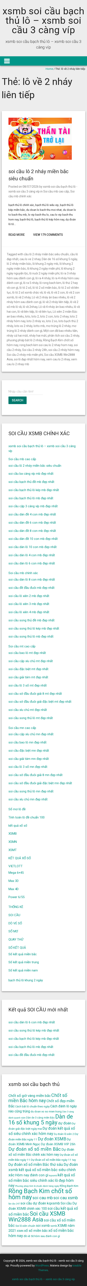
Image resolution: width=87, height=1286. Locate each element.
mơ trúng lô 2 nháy (58, 326)
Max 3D (13, 881)
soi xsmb (43, 1226)
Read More (16, 234)
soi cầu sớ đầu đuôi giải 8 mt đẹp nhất (35, 694)
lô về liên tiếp (26, 311)
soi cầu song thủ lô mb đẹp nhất (30, 636)
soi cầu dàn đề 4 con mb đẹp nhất (32, 514)
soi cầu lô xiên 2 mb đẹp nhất (28, 596)
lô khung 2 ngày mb (45, 263)
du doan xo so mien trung (46, 1111)
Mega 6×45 (16, 873)
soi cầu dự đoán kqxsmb (40, 1203)
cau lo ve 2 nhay (30, 259)
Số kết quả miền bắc (22, 954)
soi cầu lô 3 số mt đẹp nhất (27, 685)
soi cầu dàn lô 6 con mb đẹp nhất (31, 563)
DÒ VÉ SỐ (15, 923)
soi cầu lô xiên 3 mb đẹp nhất (28, 604)
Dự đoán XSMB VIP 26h (58, 1144)
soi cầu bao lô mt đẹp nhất (27, 653)
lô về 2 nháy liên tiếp (56, 302)
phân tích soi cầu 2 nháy (63, 335)
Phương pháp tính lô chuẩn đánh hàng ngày (37, 1186)
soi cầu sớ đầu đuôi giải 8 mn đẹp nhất (35, 775)
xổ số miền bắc (36, 1230)
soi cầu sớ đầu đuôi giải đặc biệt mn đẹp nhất (40, 783)
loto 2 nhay (61, 316)
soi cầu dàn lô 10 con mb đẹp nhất (32, 547)
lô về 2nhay (30, 306)
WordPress (42, 1265)
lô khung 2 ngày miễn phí (43, 268)
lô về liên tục (43, 311)
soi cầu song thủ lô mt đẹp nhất (30, 718)
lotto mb (39, 326)
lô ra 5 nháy (30, 283)
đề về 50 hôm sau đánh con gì (42, 1236)
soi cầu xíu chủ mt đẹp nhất (27, 710)
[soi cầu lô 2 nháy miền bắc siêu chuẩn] (40, 158)
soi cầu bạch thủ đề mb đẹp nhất (31, 482)
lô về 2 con (58, 292)
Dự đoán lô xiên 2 (64, 1134)
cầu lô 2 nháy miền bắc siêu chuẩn (46, 254)
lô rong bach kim (50, 283)
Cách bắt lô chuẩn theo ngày (32, 1106)
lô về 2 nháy (23, 297)
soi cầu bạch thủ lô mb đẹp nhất (30, 498)
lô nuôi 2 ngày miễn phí (44, 273)
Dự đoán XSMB (52, 1138)
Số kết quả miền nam (23, 970)
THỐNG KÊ (15, 907)
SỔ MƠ (13, 931)
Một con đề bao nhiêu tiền (60, 330)
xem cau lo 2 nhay (58, 359)
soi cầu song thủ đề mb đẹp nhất (31, 620)
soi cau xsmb (65, 1197)
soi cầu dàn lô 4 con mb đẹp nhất (31, 555)
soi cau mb (43, 1197)
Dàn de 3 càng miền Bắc (40, 1117)
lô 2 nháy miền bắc (19, 263)
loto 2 (35, 316)
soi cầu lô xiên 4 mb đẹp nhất (28, 612)
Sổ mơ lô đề (17, 809)
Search (17, 400)
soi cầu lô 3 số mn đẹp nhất (27, 767)
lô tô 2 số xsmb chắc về (27, 292)
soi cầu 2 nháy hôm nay (63, 350)
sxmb (53, 1225)
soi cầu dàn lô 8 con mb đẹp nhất (31, 579)
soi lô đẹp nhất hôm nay (29, 359)
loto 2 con (46, 316)
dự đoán (64, 1123)
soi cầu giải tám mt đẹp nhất (28, 677)
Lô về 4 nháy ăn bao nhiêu (56, 306)
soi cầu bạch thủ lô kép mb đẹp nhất (33, 490)
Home (49, 68)
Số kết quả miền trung (23, 962)
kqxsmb (53, 1175)
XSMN (12, 842)
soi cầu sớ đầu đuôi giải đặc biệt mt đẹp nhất (39, 702)
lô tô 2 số (25, 287)
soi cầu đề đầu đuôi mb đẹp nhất (31, 588)
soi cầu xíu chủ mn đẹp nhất (28, 799)
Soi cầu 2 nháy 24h (34, 350)
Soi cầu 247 (14, 1203)
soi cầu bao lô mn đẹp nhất (27, 742)
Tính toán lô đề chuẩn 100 (26, 817)
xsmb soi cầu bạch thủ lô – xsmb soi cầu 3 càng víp (43, 20)
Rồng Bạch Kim (69, 1185)
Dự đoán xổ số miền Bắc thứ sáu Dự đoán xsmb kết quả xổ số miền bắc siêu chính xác (43, 1169)
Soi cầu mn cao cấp (22, 728)
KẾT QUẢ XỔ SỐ (19, 858)
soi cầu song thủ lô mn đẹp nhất (30, 791)
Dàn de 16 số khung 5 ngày (59, 259)
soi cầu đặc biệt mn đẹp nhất (28, 750)
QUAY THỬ (15, 939)
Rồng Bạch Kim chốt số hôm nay (40, 1194)
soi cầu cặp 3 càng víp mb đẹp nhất (33, 506)
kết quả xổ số (17, 825)
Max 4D (13, 889)
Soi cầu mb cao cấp (56, 191)
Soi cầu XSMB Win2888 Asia (36, 1216)
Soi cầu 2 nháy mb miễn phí (25, 354)
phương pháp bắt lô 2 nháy (24, 340)
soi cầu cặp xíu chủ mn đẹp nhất (30, 734)
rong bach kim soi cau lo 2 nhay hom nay (46, 345)
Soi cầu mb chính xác (23, 573)
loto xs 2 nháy (23, 326)
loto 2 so (51, 321)
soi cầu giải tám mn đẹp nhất (28, 759)
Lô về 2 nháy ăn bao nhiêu (49, 297)
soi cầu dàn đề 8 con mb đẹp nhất (32, 531)
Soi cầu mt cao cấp (21, 646)
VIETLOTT (15, 866)
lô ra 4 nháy (42, 278)
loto (27, 316)
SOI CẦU (14, 915)
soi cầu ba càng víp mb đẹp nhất (30, 474)
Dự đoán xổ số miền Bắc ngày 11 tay (53, 1159)
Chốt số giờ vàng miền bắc (29, 1096)
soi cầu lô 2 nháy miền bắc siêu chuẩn (34, 466)
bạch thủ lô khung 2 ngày (25, 980)
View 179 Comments (48, 234)
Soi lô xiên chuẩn (25, 1225)
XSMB (12, 833)
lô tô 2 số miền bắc (45, 287)
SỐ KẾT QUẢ (17, 948)
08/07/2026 (31, 186)
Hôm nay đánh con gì (31, 1175)
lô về (47, 292)
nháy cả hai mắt (17, 335)
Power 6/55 (16, 897)
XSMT (12, 850)
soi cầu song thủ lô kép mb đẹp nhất (33, 628)
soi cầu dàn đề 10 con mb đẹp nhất (33, 539)
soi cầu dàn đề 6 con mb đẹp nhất (32, 522)
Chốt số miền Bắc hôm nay (37, 1098)
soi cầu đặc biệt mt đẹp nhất (28, 669)
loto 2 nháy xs (36, 321)
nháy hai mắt (37, 335)
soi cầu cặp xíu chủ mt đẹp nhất (30, 661)
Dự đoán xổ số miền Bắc (34, 1149)
